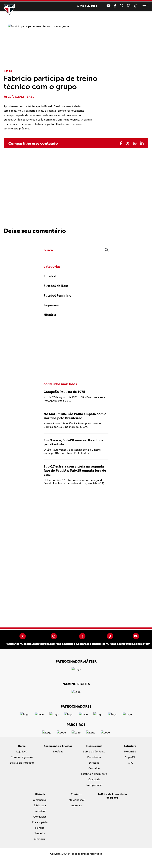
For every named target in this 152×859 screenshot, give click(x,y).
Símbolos (39, 833)
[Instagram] (128, 6)
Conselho (94, 768)
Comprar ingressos (22, 757)
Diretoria (94, 762)
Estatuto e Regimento (94, 773)
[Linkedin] (142, 143)
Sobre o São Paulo (94, 751)
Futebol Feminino (57, 295)
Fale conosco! (76, 800)
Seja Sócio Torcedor (22, 762)
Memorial (40, 839)
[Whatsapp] (135, 143)
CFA (130, 762)
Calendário (40, 811)
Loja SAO (21, 751)
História (50, 315)
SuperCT (130, 757)
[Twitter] (121, 6)
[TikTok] (135, 6)
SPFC (9, 9)
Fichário (39, 827)
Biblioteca (40, 805)
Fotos (8, 71)
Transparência (94, 785)
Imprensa (76, 805)
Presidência (94, 757)
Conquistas (39, 816)
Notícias (58, 751)
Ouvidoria (94, 779)
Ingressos (51, 305)
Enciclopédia (39, 822)
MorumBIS (130, 751)
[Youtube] (108, 6)
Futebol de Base (56, 286)
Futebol (50, 276)
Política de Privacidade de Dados (112, 796)
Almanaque (40, 800)
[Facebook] (115, 6)
